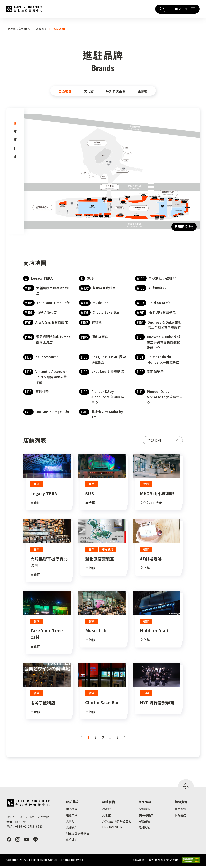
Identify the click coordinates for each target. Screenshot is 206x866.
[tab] (15, 123)
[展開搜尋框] (162, 9)
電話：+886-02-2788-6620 (24, 826)
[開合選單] (192, 9)
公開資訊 (72, 827)
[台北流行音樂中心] (28, 803)
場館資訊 (41, 29)
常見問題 (144, 827)
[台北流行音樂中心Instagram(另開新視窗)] (17, 839)
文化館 (106, 815)
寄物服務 (144, 809)
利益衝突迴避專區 (77, 833)
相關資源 (181, 801)
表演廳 (106, 809)
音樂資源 (180, 809)
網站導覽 (139, 860)
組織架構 (72, 815)
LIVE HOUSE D (112, 827)
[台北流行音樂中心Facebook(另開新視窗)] (8, 839)
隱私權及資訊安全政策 (163, 860)
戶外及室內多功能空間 (116, 821)
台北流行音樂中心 (24, 9)
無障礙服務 (145, 815)
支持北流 (72, 839)
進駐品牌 (59, 29)
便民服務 (144, 801)
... (110, 737)
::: (1, 20)
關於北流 (72, 801)
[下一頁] (124, 737)
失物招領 (144, 821)
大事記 (70, 821)
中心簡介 (72, 809)
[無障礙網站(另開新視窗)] (191, 860)
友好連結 (180, 815)
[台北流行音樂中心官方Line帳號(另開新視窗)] (35, 839)
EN (184, 9)
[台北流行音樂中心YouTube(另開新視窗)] (26, 839)
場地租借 (108, 801)
